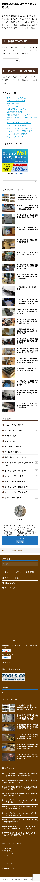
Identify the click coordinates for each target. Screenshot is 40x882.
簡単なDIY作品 (13, 103)
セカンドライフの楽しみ (17, 98)
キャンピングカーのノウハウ (19, 123)
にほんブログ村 (8, 655)
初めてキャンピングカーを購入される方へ (21, 464)
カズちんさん (7, 848)
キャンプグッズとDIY (16, 137)
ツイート (5, 692)
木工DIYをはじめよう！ (16, 109)
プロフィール (12, 106)
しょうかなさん (8, 853)
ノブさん (5, 856)
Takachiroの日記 (8, 868)
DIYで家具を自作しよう (16, 112)
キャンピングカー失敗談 (17, 125)
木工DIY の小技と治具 (16, 101)
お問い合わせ (10, 583)
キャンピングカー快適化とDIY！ (20, 131)
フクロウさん (7, 851)
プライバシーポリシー (13, 578)
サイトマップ (10, 588)
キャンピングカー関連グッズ (19, 134)
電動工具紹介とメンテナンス (19, 115)
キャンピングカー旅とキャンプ (19, 128)
